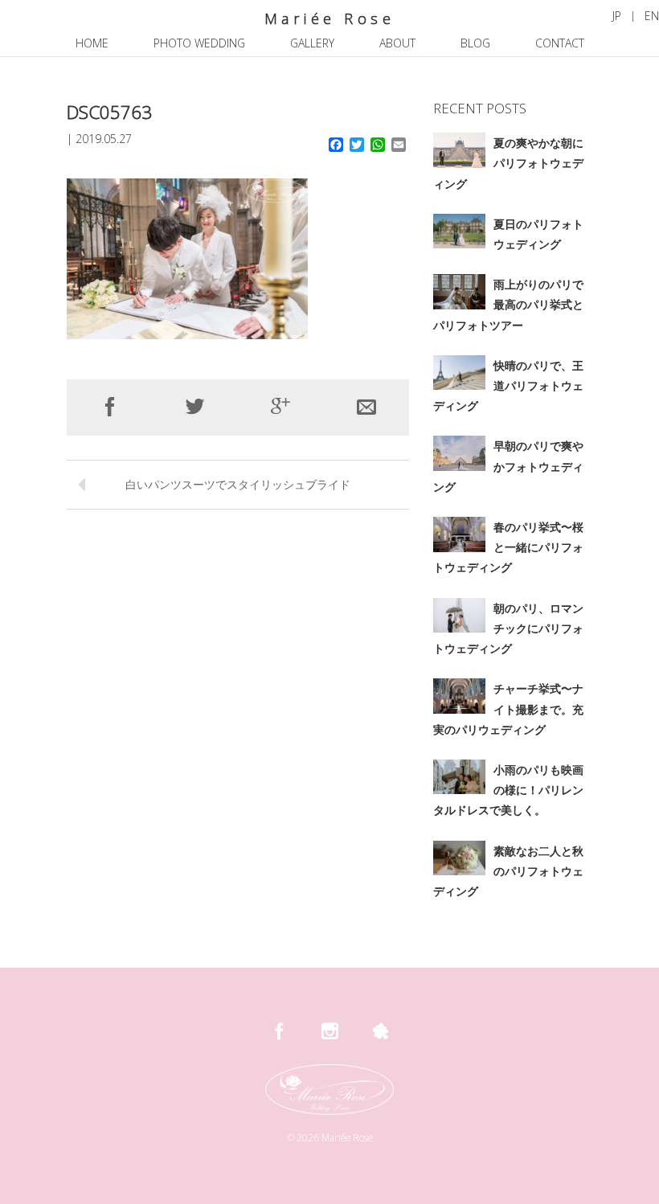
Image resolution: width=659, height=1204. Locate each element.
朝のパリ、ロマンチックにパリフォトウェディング (508, 628)
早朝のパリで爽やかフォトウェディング (508, 465)
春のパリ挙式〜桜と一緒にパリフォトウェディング (508, 547)
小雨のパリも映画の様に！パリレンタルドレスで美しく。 (508, 789)
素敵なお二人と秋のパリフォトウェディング (508, 871)
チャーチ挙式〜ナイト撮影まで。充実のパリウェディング (508, 708)
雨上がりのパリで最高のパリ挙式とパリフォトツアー (508, 304)
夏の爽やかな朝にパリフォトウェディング (508, 162)
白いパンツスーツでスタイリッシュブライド (237, 484)
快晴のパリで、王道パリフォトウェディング (508, 385)
